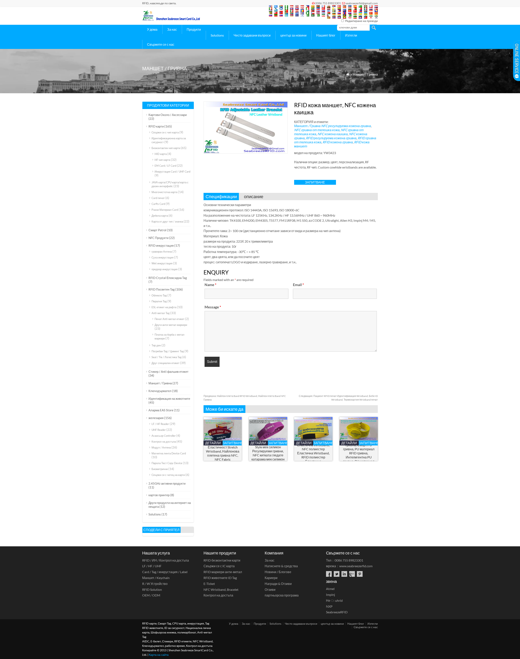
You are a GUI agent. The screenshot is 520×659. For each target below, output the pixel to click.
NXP (329, 606)
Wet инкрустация (162, 263)
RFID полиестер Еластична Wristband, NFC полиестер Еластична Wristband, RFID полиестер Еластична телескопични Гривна (313, 453)
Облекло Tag (159, 295)
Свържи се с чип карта (165, 132)
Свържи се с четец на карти (168, 474)
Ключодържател (159, 391)
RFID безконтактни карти (222, 560)
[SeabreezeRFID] (171, 19)
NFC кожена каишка (332, 134)
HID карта (161, 154)
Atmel (330, 589)
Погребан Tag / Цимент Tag (168, 351)
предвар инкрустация (165, 269)
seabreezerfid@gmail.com (362, 3)
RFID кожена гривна (338, 142)
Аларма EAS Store (160, 410)
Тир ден (156, 345)
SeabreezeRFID (337, 612)
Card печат (158, 198)
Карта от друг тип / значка (167, 221)
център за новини (293, 35)
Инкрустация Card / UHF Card (172, 171)
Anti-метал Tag (161, 313)
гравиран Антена (162, 251)
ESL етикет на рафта (164, 307)
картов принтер (159, 495)
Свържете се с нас (160, 44)
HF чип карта (162, 159)
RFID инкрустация (161, 245)
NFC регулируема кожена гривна (346, 126)
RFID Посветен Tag (161, 289)
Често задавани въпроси (252, 35)
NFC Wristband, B (221, 589)
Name (210, 284)
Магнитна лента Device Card (169, 453)
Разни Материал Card (165, 209)
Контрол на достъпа (164, 441)
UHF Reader (159, 429)
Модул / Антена (161, 447)
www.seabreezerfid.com (356, 566)
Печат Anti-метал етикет (169, 319)
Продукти (194, 29)
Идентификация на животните (169, 398)
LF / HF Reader (160, 424)
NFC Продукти (158, 238)
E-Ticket (209, 584)
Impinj (330, 594)
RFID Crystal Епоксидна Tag (167, 278)
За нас (172, 29)
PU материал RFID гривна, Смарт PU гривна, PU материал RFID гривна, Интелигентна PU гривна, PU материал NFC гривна (358, 453)
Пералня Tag (159, 301)
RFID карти (156, 126)
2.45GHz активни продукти (166, 483)
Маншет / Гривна (365, 74)
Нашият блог (325, 35)
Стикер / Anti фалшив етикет (168, 371)
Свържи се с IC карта (219, 566)
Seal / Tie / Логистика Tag (167, 357)
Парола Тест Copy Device (167, 463)
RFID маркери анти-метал (223, 572)
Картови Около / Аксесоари (167, 115)
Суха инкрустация (162, 257)
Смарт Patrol (157, 230)
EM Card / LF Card (165, 165)
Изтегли (351, 35)
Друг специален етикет (165, 363)
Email (298, 284)
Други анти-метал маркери (171, 324)
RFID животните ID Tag (220, 578)
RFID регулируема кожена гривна (331, 138)
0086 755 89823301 (328, 3)
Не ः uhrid (334, 600)
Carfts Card (158, 203)
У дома (152, 29)
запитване (315, 182)
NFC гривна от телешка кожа (317, 130)
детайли (213, 443)
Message (213, 307)
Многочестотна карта (164, 192)
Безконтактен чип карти (166, 148)
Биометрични (160, 469)
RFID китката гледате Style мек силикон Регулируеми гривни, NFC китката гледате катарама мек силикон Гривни (268, 453)
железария (156, 418)
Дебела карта (160, 215)
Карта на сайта (159, 654)
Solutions (217, 35)
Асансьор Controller (164, 435)
